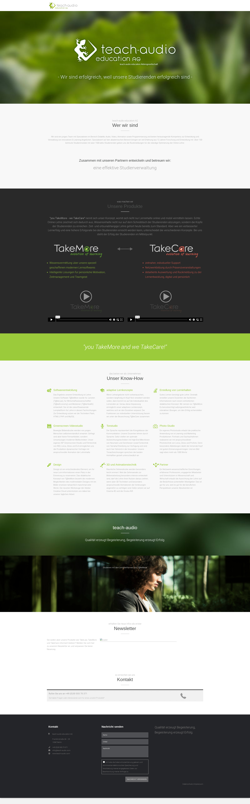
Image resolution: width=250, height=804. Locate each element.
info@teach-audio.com (61, 750)
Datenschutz (188, 784)
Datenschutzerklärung (124, 762)
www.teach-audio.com (61, 753)
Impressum (198, 784)
